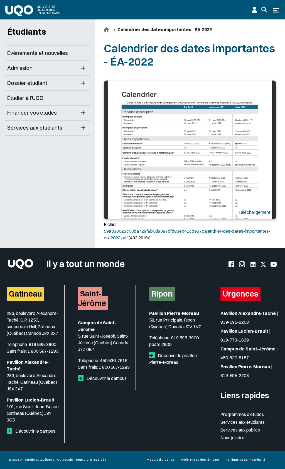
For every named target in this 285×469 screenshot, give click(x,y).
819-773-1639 (234, 340)
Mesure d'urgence (160, 460)
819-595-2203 (234, 322)
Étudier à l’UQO (25, 98)
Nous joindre (232, 437)
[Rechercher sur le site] (264, 9)
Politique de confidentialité (245, 460)
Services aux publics (240, 430)
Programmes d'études (242, 414)
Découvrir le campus (34, 431)
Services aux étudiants (242, 422)
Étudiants (26, 31)
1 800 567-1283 (43, 351)
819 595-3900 (42, 344)
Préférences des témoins (200, 460)
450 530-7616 (113, 360)
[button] (83, 68)
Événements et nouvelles (37, 53)
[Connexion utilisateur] (254, 10)
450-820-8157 (234, 357)
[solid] (10, 431)
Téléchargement (254, 212)
